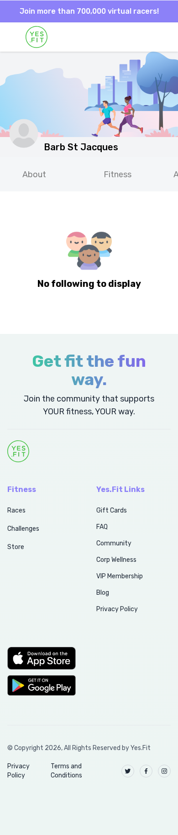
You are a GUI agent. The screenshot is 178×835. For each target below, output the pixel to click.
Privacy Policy (117, 609)
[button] (41, 658)
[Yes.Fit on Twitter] (127, 771)
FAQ (102, 527)
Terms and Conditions (66, 770)
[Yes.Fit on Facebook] (146, 771)
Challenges (23, 529)
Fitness (117, 174)
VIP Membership (119, 576)
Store (15, 547)
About (34, 174)
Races (16, 510)
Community (113, 543)
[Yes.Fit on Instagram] (164, 771)
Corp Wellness (116, 560)
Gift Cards (111, 510)
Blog (102, 593)
